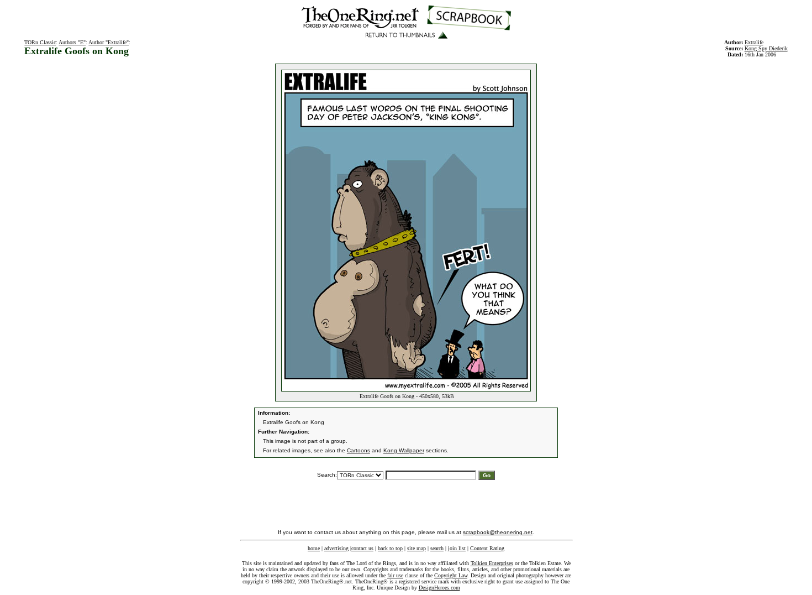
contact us (362, 548)
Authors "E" (72, 42)
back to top (390, 548)
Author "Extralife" (108, 42)
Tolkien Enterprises (492, 563)
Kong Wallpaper (403, 450)
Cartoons (358, 450)
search (437, 548)
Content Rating (487, 548)
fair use (395, 575)
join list (457, 548)
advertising (336, 548)
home (314, 548)
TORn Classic (40, 42)
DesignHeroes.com (439, 587)
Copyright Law (450, 575)
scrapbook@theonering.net (497, 532)
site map (416, 548)
